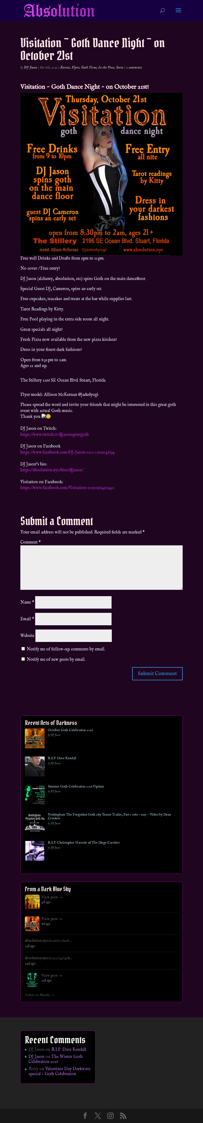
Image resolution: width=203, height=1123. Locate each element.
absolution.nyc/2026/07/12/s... (48, 940)
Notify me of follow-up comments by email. (66, 649)
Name (27, 602)
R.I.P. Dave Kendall (62, 758)
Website (27, 636)
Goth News (89, 67)
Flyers (76, 67)
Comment (30, 542)
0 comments (134, 67)
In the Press (106, 67)
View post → (51, 897)
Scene (119, 67)
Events (65, 67)
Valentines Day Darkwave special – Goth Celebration (59, 1071)
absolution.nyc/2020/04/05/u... (48, 958)
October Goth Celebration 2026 (70, 730)
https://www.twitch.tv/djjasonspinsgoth (54, 434)
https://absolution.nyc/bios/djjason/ (51, 470)
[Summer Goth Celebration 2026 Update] (35, 796)
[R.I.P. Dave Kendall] (35, 767)
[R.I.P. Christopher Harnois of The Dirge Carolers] (35, 852)
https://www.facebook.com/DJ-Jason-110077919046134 (67, 452)
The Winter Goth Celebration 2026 (56, 1059)
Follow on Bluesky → (39, 995)
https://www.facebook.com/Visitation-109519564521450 (67, 488)
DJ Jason (30, 67)
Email (27, 619)
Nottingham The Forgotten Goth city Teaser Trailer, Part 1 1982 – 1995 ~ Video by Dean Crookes (109, 817)
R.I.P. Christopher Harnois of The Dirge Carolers (84, 843)
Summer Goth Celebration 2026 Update (76, 787)
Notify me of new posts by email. (56, 659)
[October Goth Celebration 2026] (35, 739)
